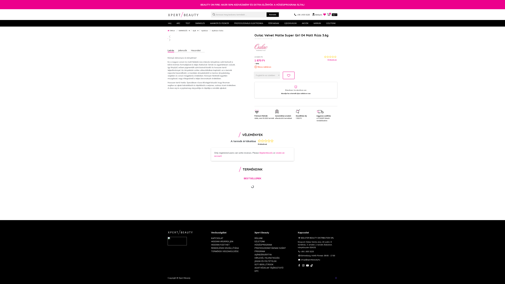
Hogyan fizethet (220, 245)
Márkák (317, 23)
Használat (196, 50)
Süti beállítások (263, 264)
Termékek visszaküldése (225, 251)
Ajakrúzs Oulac (217, 31)
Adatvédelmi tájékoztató (268, 268)
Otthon (172, 31)
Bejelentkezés (266, 152)
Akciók (305, 23)
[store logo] (187, 14)
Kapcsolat (217, 238)
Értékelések (332, 60)
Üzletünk (259, 241)
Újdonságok (290, 23)
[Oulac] (261, 47)
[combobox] (245, 14)
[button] (202, 37)
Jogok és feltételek (265, 261)
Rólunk (258, 238)
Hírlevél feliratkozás (267, 258)
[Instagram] (303, 265)
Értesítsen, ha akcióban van (295, 90)
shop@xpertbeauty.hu (310, 259)
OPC (256, 271)
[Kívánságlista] (324, 14)
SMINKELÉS (183, 31)
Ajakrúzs (204, 31)
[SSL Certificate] (177, 241)
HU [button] (334, 15)
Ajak (194, 31)
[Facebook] (299, 265)
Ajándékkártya (263, 254)
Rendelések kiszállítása (225, 248)
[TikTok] (312, 265)
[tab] (173, 50)
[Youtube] (307, 265)
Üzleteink (331, 23)
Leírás (171, 50)
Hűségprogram (263, 245)
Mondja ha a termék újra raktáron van (295, 93)
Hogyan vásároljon (222, 241)
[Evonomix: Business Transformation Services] (336, 278)
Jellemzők (182, 50)
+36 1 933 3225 (307, 251)
